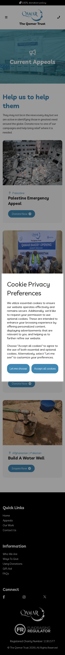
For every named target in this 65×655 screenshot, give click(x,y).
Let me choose (18, 368)
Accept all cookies (45, 368)
